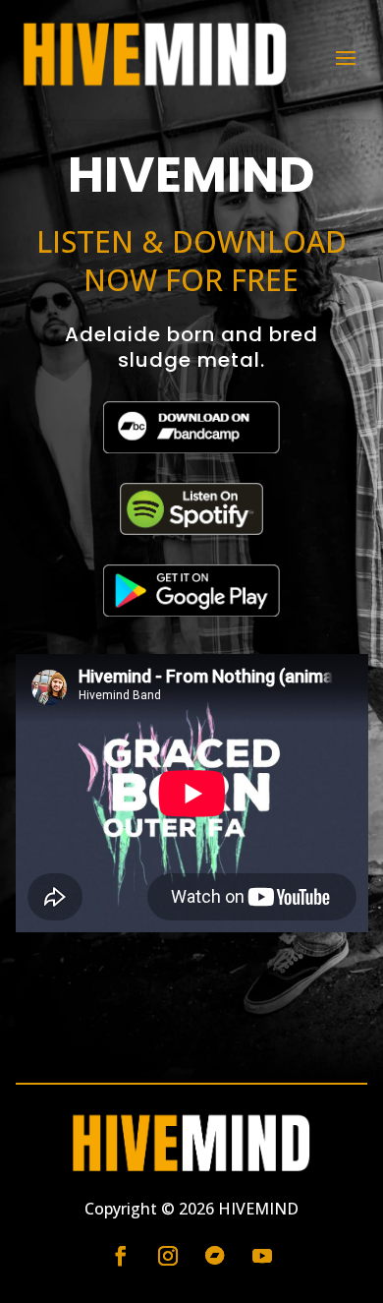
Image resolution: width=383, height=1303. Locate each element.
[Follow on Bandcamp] (215, 1255)
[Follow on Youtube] (262, 1255)
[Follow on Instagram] (168, 1255)
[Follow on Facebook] (120, 1255)
